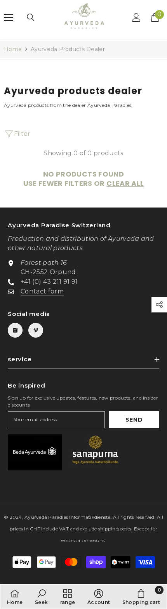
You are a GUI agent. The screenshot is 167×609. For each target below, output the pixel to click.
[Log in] (136, 17)
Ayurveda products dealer (68, 49)
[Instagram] (15, 330)
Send (134, 419)
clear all (125, 183)
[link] (41, 596)
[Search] (30, 17)
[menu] (8, 17)
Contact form (42, 291)
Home (13, 49)
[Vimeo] (35, 330)
